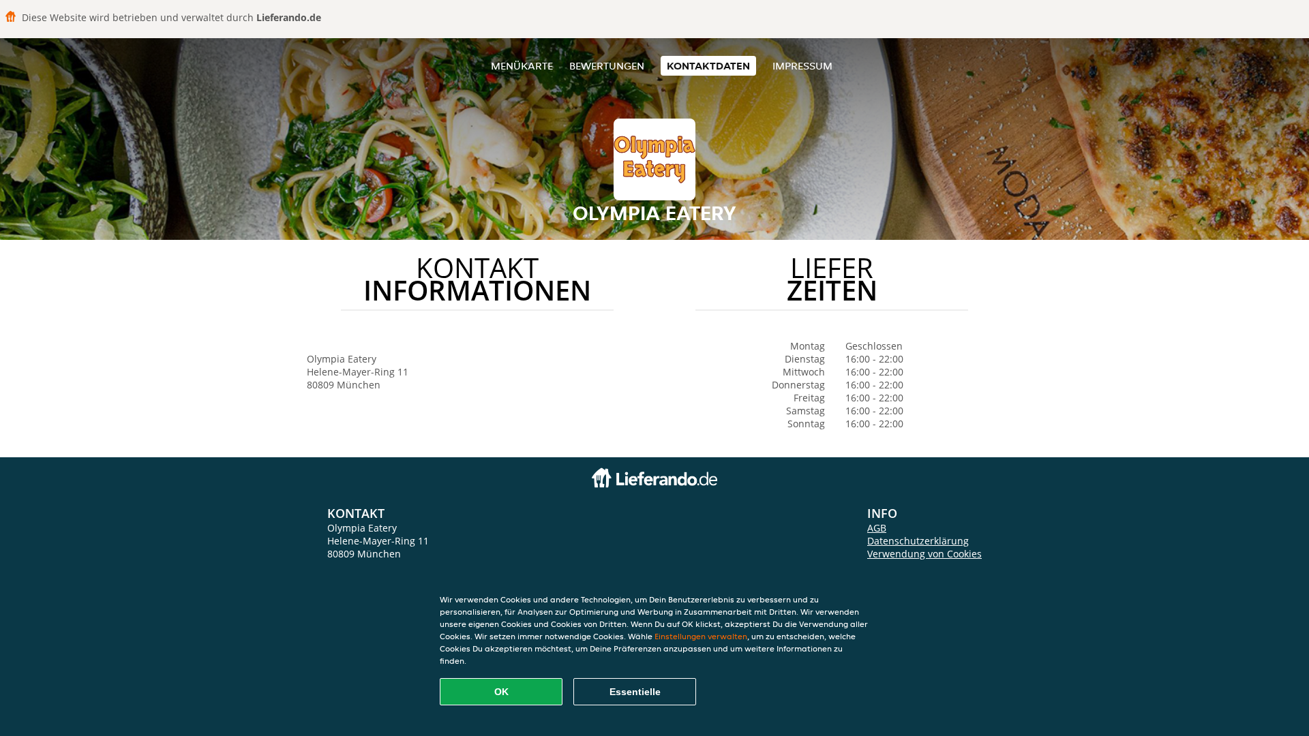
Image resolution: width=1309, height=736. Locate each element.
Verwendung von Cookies (924, 553)
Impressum (802, 66)
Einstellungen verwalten (700, 636)
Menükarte (522, 66)
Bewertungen (606, 66)
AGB (876, 527)
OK (501, 691)
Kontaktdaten (708, 66)
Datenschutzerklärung (918, 540)
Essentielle (635, 691)
